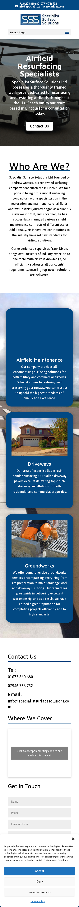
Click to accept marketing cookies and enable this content (39, 753)
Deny (39, 881)
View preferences (40, 892)
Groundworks (39, 565)
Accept (39, 871)
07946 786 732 (49, 3)
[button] (73, 839)
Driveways (39, 464)
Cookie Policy (38, 901)
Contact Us (39, 126)
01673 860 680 (31, 3)
